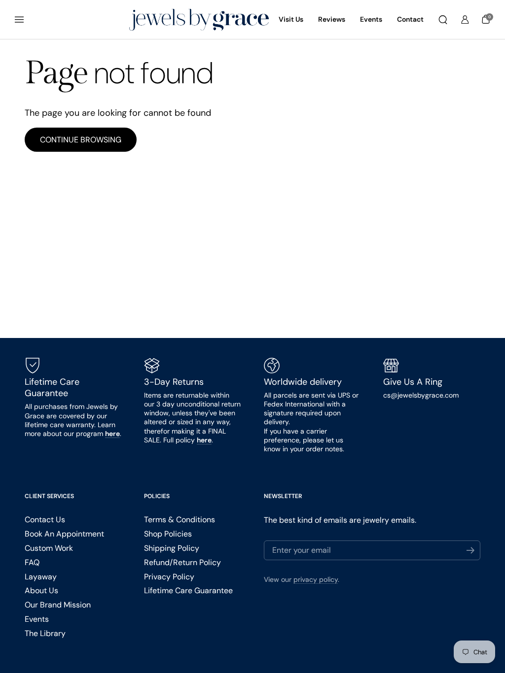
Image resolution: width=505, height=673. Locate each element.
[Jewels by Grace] (199, 20)
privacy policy (315, 579)
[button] (442, 19)
